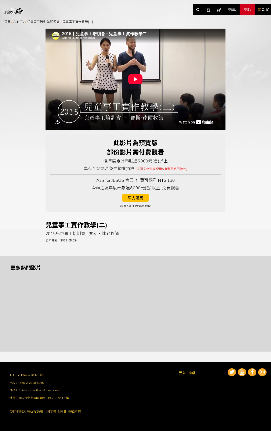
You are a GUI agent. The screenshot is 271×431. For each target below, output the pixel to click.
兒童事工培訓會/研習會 (43, 22)
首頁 (7, 22)
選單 (232, 9)
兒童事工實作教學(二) (77, 22)
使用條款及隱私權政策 (26, 411)
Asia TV (18, 22)
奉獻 (247, 9)
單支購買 (135, 198)
